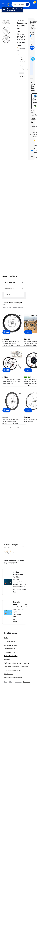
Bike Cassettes (8, 674)
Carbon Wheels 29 (9, 648)
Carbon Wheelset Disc (10, 656)
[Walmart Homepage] (8, 4)
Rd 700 (6, 638)
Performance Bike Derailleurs (13, 677)
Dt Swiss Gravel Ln (9, 652)
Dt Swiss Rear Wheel (10, 641)
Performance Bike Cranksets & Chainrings (16, 663)
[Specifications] (23, 288)
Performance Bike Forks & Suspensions (16, 666)
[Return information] (31, 44)
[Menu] (3, 4)
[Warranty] (21, 294)
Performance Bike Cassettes (12, 670)
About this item (9, 276)
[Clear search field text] (25, 4)
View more (13, 428)
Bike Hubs (7, 659)
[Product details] (23, 282)
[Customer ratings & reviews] (23, 545)
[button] (21, 59)
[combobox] (21, 4)
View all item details (28, 69)
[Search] (27, 4)
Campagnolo (21, 20)
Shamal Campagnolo (10, 645)
